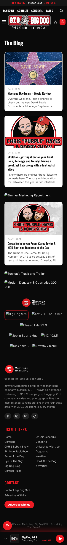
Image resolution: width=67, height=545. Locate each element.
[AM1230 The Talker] (47, 315)
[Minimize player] (5, 538)
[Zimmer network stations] (55, 21)
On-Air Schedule (46, 436)
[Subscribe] (7, 525)
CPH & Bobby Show (16, 446)
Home (8, 436)
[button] (29, 21)
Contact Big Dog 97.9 (17, 490)
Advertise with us (19, 504)
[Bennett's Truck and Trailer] (33, 273)
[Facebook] (7, 416)
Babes (49, 10)
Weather (41, 456)
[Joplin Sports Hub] (23, 336)
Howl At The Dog (46, 461)
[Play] (60, 539)
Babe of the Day (14, 456)
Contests (22, 10)
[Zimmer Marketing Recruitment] (33, 195)
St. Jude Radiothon (16, 451)
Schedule (8, 10)
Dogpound (42, 451)
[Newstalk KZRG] (44, 347)
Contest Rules (12, 470)
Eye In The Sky (13, 461)
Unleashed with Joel (48, 446)
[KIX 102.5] (49, 336)
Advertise (41, 465)
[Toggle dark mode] (63, 22)
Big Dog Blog (12, 465)
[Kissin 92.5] (19, 347)
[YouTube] (25, 416)
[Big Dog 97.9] (29, 21)
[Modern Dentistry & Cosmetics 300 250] (33, 284)
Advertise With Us (15, 495)
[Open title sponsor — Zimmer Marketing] (33, 302)
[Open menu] (4, 21)
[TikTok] (34, 416)
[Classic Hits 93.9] (33, 326)
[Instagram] (16, 416)
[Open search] (61, 10)
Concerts (37, 10)
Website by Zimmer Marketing (24, 378)
